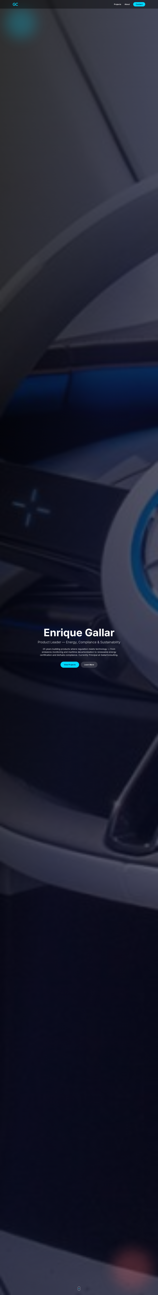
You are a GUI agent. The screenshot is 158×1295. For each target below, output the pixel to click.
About (127, 4)
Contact (139, 4)
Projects (117, 4)
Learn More (89, 665)
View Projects (70, 665)
